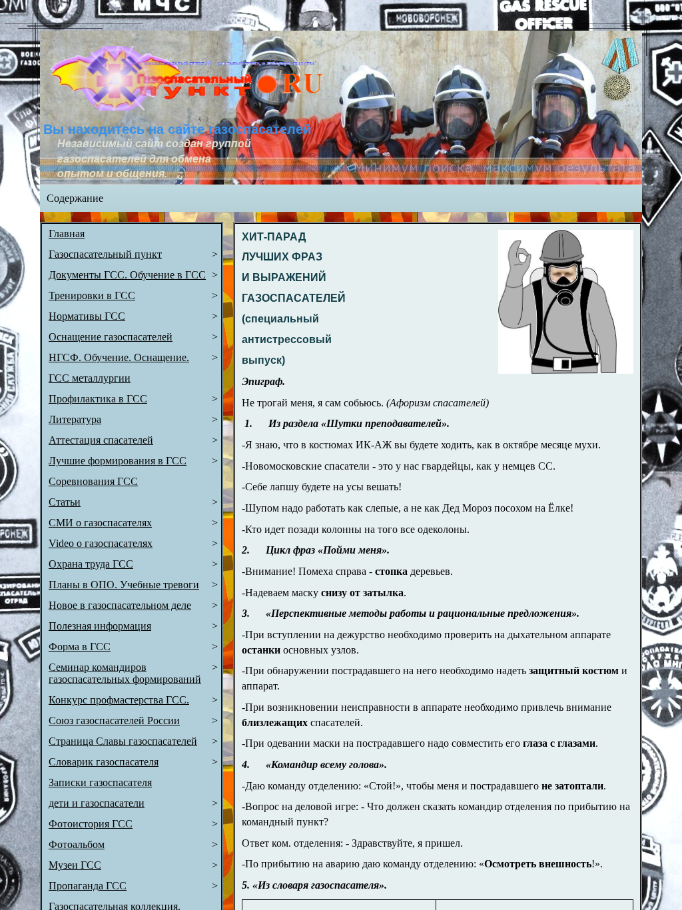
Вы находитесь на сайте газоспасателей (177, 129)
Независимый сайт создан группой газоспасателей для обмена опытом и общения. (155, 158)
